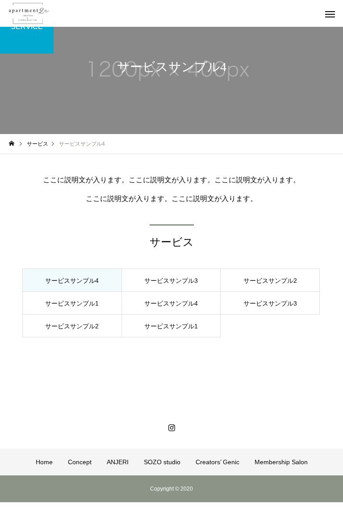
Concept (80, 462)
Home (44, 462)
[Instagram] (171, 427)
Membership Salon (281, 462)
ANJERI (118, 462)
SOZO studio (162, 462)
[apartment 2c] (29, 13)
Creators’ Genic (217, 462)
